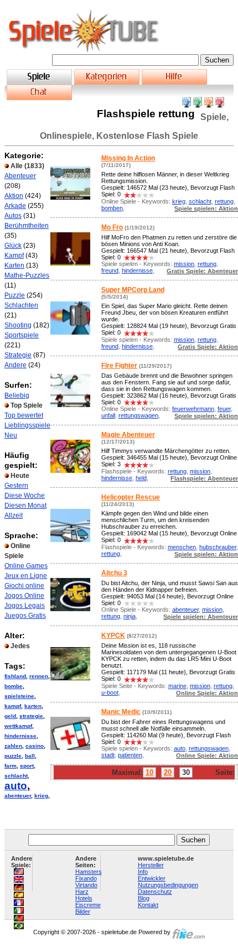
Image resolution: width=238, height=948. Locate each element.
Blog (143, 898)
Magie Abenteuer (128, 435)
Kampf (14, 255)
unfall (108, 415)
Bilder (82, 911)
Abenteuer (20, 176)
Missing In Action (128, 158)
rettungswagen (138, 415)
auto (15, 785)
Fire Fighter (119, 365)
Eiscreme (88, 905)
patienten (130, 755)
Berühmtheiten (26, 226)
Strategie (18, 355)
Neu (10, 435)
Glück (13, 245)
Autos (13, 216)
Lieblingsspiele (27, 425)
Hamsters (88, 871)
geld (10, 716)
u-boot (109, 692)
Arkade (15, 206)
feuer (224, 408)
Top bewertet (23, 415)
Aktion (13, 196)
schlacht (16, 776)
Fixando (86, 878)
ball (30, 756)
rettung (224, 201)
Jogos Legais (24, 606)
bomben (112, 208)
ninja (129, 616)
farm (10, 766)
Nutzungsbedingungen (168, 885)
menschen (182, 547)
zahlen (13, 746)
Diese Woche (24, 495)
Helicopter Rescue (130, 497)
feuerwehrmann (193, 408)
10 (149, 772)
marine (177, 686)
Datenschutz (155, 891)
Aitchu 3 (114, 573)
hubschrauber (217, 547)
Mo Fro (112, 227)
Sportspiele (21, 335)
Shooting (18, 325)
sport (27, 766)
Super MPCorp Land (132, 290)
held (141, 478)
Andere (15, 365)
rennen (38, 676)
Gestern (16, 485)
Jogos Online (24, 596)
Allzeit (13, 515)
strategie (31, 716)
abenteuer (17, 796)
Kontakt (148, 905)
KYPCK (113, 635)
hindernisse (20, 736)
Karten (14, 265)
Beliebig (16, 395)
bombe (13, 686)
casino (34, 746)
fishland (15, 676)
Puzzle (14, 295)
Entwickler (151, 878)
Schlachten (21, 305)
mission (184, 264)
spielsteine (19, 696)
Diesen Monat (25, 505)
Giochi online (24, 586)
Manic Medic (121, 712)
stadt (108, 755)
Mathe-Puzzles (26, 275)
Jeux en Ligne (25, 576)
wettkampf (18, 726)
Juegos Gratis (25, 615)
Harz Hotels (83, 895)
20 (168, 772)
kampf (12, 706)
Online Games (26, 566)
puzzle (13, 756)
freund (109, 270)
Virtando (86, 885)
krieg (41, 796)
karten (33, 706)
